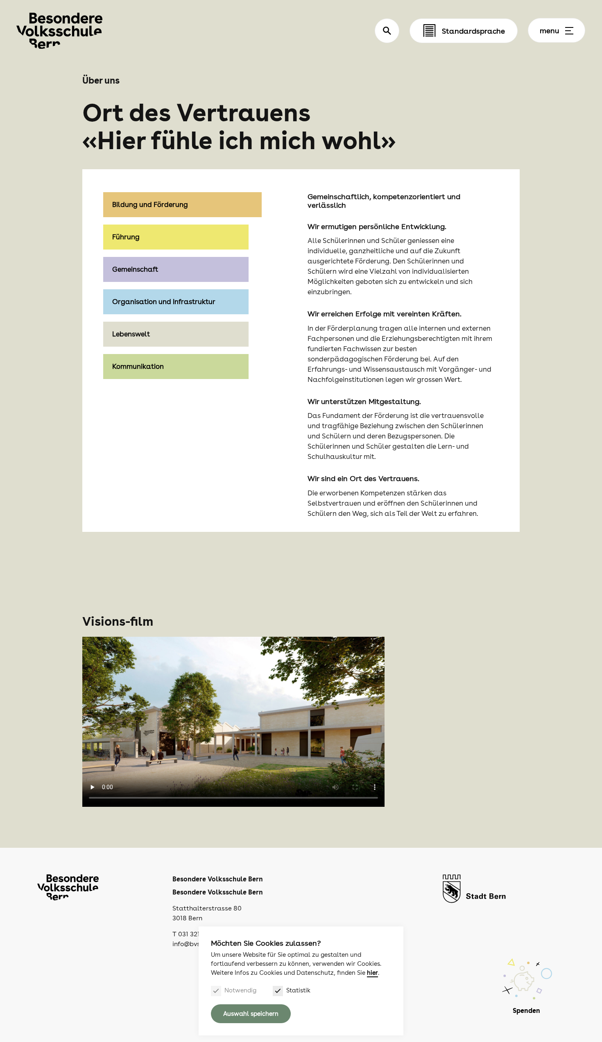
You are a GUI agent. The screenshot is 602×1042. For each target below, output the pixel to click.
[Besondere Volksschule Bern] (59, 31)
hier (372, 972)
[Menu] (569, 31)
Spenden (526, 1011)
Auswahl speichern (250, 1013)
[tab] (182, 237)
